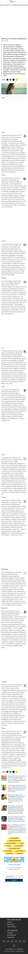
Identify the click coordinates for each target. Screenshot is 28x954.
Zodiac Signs (10, 853)
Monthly (9, 846)
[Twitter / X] (13, 79)
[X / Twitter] (16, 941)
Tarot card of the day (15, 848)
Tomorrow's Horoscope (14, 841)
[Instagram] (8, 941)
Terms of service (11, 927)
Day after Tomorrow (11, 843)
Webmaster (20, 949)
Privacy (15, 949)
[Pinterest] (20, 941)
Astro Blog (19, 853)
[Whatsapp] (10, 79)
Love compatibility (20, 851)
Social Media (10, 937)
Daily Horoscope (15, 838)
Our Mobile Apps (11, 935)
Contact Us (10, 933)
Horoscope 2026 (19, 846)
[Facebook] (7, 79)
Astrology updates (4, 5)
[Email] (16, 79)
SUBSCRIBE (14, 880)
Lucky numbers (8, 851)
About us (9, 922)
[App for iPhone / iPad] (24, 941)
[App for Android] (14, 945)
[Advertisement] (14, 21)
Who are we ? (10, 924)
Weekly (21, 843)
